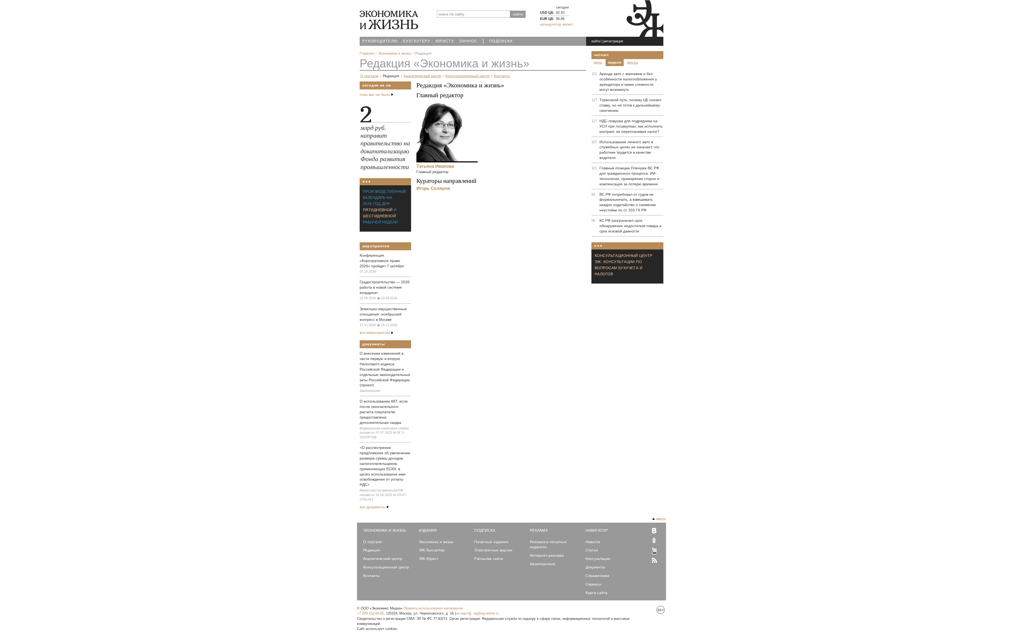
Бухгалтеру (416, 41)
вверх (661, 519)
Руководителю (380, 41)
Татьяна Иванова (435, 166)
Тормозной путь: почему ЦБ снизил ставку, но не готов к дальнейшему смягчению (630, 105)
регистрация (613, 41)
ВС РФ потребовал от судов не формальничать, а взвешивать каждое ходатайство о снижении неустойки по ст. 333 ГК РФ (627, 202)
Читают (601, 55)
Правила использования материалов (433, 608)
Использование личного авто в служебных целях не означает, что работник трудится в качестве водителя (629, 150)
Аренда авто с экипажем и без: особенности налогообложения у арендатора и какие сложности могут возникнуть (628, 82)
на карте (462, 613)
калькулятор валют (556, 24)
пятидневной (378, 210)
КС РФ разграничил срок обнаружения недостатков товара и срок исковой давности (630, 225)
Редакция (391, 76)
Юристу (445, 41)
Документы (373, 344)
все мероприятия (375, 332)
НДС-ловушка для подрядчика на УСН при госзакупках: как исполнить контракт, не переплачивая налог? (631, 126)
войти (595, 41)
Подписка (501, 41)
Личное (468, 41)
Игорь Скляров (433, 188)
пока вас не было (375, 94)
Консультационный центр (467, 76)
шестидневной (379, 216)
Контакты (502, 76)
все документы (372, 507)
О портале (369, 76)
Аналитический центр (422, 76)
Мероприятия (375, 246)
